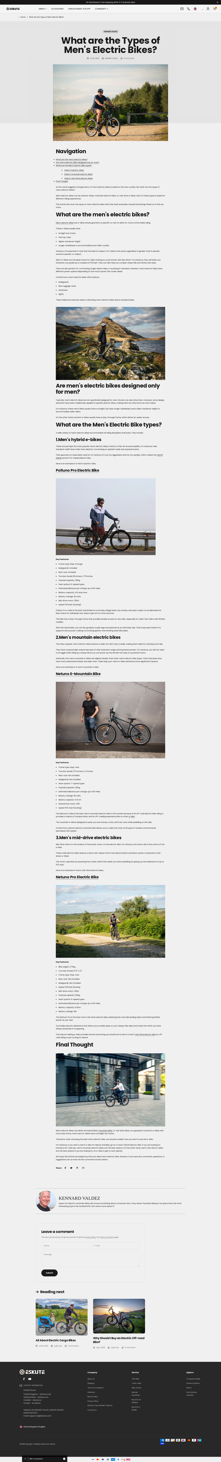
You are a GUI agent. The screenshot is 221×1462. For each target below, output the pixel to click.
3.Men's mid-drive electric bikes (78, 178)
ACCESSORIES (57, 8)
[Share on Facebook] (65, 1168)
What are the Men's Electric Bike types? (74, 165)
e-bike (132, 816)
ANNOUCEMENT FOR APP (79, 8)
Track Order (136, 1383)
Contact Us (92, 1410)
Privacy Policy (90, 1237)
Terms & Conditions (95, 1388)
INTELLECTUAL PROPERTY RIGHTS (99, 1405)
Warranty (91, 1392)
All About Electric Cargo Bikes (56, 1340)
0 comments (129, 58)
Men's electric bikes (65, 222)
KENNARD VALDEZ (110, 32)
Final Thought (62, 181)
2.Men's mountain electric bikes (78, 174)
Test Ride (135, 1379)
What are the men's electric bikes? (71, 159)
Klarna (188, 1388)
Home (23, 17)
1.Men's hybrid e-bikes (74, 170)
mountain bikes (105, 1130)
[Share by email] (83, 1168)
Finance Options (193, 1383)
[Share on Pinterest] (77, 1168)
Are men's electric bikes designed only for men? (77, 162)
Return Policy (92, 1396)
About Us (91, 1379)
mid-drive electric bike (145, 1034)
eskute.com (43, 1397)
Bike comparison (47, 1459)
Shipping (90, 1383)
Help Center (136, 1388)
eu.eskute (36, 1403)
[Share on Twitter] (71, 1168)
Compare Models (193, 1379)
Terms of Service (107, 1237)
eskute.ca (37, 1400)
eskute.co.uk (45, 1394)
